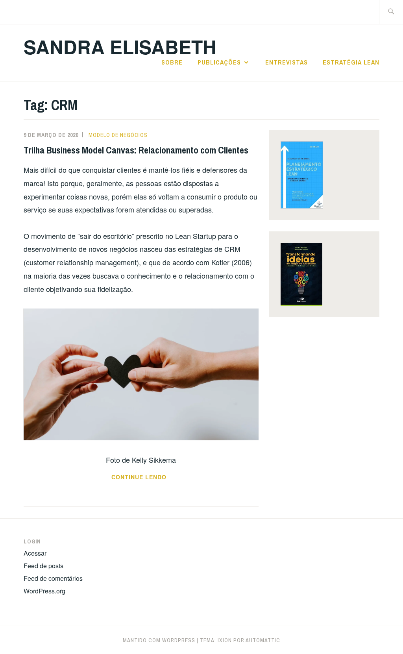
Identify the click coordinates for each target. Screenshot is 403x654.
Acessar (35, 553)
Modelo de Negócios (118, 135)
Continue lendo (168, 477)
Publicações (219, 62)
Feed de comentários (53, 578)
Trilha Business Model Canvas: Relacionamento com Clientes (136, 150)
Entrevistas (286, 62)
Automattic (263, 640)
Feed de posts (43, 565)
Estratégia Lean (351, 62)
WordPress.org (44, 590)
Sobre (172, 62)
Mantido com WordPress (159, 640)
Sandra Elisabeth (120, 46)
